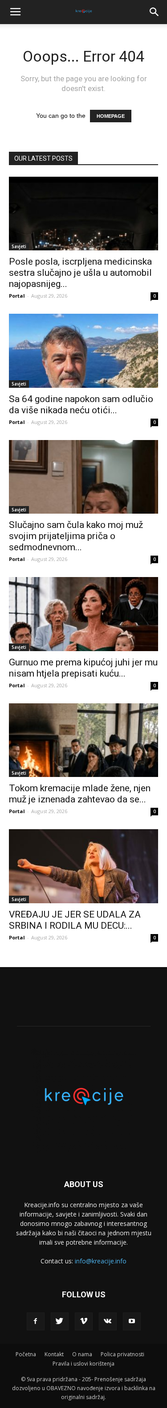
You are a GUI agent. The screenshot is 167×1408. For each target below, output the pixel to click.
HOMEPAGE (111, 116)
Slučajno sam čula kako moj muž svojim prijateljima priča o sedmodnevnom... (76, 535)
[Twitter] (60, 1321)
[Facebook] (36, 1321)
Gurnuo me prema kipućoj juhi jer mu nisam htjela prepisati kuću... (83, 668)
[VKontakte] (108, 1321)
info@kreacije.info (100, 1261)
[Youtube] (132, 1321)
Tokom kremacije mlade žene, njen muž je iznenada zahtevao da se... (80, 794)
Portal (17, 295)
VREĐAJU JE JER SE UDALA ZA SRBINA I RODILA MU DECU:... (75, 920)
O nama (82, 1354)
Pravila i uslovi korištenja (83, 1363)
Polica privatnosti (122, 1354)
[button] (154, 12)
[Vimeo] (84, 1321)
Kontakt (54, 1354)
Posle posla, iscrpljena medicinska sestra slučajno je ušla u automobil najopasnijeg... (80, 272)
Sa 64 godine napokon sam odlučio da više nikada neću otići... (81, 404)
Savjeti (19, 246)
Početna (26, 1354)
